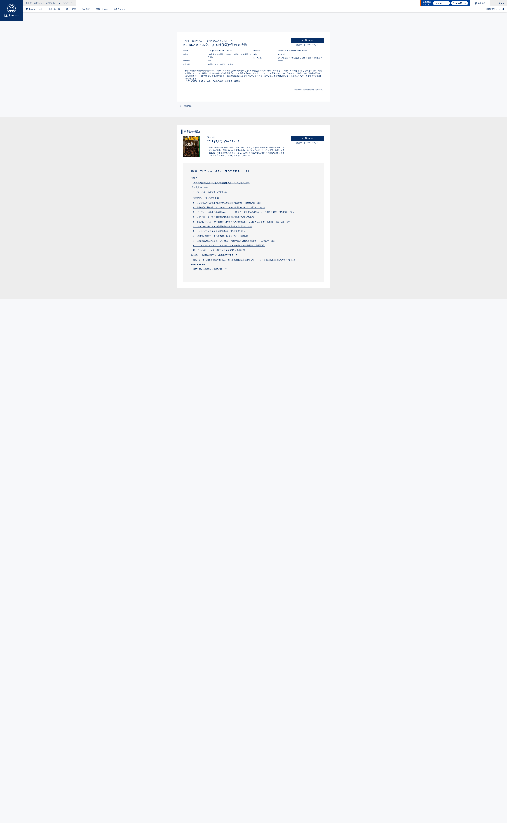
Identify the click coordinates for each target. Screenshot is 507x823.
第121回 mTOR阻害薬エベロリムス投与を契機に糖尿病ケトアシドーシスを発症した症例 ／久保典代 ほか (244, 260)
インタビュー (441, 3)
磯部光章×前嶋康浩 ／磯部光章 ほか (210, 269)
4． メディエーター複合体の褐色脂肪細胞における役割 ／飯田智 (224, 217)
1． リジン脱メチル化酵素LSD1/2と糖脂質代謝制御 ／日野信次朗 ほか (227, 202)
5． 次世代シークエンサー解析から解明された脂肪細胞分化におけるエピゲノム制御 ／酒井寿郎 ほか (241, 222)
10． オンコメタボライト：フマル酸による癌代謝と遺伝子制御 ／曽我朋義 (229, 245)
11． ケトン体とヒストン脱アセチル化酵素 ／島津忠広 (219, 250)
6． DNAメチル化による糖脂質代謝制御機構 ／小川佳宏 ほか (222, 226)
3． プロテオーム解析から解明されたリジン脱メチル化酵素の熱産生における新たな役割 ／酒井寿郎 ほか (243, 212)
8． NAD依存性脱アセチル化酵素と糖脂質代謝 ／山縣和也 (221, 236)
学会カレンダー (120, 9)
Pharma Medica (459, 3)
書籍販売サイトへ (494, 9)
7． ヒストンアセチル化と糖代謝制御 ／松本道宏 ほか (219, 231)
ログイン (500, 3)
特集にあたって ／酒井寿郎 (206, 198)
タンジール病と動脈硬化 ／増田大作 (210, 192)
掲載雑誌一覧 (54, 9)
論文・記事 (71, 9)
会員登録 (481, 3)
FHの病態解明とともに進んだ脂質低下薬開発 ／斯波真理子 (221, 182)
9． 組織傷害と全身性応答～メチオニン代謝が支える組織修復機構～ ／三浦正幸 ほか (234, 241)
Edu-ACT (86, 9)
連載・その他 (102, 9)
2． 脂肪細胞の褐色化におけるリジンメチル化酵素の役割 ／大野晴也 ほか (229, 207)
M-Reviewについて (34, 9)
